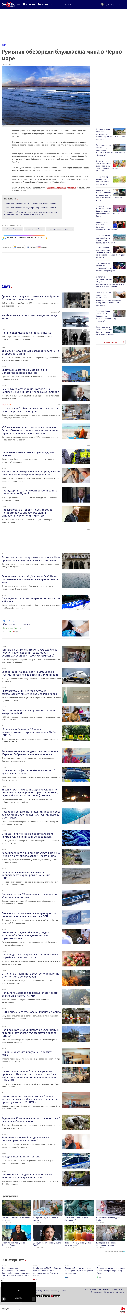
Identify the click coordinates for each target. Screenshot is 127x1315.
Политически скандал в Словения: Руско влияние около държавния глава (27, 1176)
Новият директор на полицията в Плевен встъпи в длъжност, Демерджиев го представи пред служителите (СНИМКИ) (30, 1099)
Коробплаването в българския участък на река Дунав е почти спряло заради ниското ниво (31, 854)
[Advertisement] (46, 266)
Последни (29, 4)
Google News (20, 247)
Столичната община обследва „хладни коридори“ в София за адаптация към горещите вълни (25, 935)
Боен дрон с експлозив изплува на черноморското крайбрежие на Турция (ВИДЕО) (26, 875)
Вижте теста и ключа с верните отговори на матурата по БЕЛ (29, 712)
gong (100, 1277)
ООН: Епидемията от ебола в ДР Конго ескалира (31, 1011)
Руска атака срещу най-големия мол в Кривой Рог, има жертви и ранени (30, 298)
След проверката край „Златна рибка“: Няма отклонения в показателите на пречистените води (30, 579)
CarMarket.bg (38, 1291)
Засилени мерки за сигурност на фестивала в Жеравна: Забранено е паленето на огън (30, 753)
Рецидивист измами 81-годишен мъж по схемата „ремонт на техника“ (26, 1139)
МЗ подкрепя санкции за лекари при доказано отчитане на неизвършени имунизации (31, 473)
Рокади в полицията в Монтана (21, 1156)
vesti (68, 1277)
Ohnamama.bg (55, 1291)
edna (36, 1280)
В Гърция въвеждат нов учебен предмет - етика (27, 1053)
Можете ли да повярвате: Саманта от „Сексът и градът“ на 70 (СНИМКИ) (107, 226)
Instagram (44, 247)
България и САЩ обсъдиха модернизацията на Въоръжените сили (30, 352)
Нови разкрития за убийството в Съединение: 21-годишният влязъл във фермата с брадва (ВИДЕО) (30, 1032)
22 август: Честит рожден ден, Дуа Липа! (47, 1244)
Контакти (114, 1289)
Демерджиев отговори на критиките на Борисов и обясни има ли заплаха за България (30, 390)
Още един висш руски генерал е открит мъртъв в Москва (31, 600)
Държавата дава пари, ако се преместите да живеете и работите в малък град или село (110, 134)
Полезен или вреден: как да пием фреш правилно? (78, 1244)
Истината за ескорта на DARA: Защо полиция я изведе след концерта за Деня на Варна (110, 211)
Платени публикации (104, 1289)
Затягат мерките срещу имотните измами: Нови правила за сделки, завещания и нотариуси (31, 559)
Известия (121, 1292)
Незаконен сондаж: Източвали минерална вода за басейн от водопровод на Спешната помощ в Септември (31, 814)
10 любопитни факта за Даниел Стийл (109, 1219)
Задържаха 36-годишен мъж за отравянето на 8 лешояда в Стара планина (31, 1120)
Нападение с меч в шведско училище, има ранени (28, 454)
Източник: (5, 225)
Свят (6, 286)
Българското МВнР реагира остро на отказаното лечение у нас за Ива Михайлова (29, 692)
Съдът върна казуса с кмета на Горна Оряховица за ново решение (24, 371)
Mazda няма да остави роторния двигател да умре (29, 317)
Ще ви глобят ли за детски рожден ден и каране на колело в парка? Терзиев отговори (107, 166)
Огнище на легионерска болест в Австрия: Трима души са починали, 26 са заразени (28, 835)
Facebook (33, 247)
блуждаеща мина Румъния (35, 229)
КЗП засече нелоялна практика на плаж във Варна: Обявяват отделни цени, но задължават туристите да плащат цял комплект (31, 430)
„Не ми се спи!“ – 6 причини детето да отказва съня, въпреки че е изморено (30, 410)
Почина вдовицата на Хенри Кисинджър (26, 332)
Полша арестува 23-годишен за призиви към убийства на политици (29, 896)
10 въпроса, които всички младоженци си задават (106, 1244)
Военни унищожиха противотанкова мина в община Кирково (31, 203)
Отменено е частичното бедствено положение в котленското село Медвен (30, 975)
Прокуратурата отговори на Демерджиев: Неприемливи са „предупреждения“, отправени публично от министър (27, 512)
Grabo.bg (64, 1291)
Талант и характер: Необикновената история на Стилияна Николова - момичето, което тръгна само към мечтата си (16, 1273)
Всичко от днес (111, 342)
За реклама (93, 1289)
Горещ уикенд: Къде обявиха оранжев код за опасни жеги (102, 180)
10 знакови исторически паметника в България (16, 1219)
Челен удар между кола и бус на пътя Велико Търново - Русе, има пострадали (105, 331)
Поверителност (97, 1292)
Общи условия (22, 1309)
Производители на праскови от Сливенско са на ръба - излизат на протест (30, 956)
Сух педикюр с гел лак (17, 624)
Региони (43, 4)
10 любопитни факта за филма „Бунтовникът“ (76, 1219)
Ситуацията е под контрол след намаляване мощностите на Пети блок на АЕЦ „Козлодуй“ (110, 150)
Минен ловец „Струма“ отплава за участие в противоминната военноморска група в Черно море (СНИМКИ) (30, 213)
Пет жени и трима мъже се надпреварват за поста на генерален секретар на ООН (29, 915)
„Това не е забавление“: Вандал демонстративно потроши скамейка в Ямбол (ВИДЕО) (29, 732)
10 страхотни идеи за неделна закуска (45, 1219)
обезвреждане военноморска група (60, 229)
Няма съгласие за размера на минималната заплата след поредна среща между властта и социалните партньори (108, 299)
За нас (86, 1289)
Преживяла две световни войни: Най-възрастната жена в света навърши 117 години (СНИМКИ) (110, 252)
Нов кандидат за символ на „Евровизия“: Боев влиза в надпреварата (105, 267)
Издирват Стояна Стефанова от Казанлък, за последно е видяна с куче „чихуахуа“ (107, 316)
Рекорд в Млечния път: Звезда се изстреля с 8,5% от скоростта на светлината (79, 1270)
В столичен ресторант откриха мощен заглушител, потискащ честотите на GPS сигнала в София (110, 282)
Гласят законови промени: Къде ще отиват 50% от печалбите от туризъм (105, 239)
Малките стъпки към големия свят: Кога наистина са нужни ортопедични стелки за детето (109, 195)
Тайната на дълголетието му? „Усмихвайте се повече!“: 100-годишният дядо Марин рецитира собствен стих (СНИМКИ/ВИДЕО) (29, 652)
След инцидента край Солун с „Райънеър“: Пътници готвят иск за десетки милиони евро (30, 673)
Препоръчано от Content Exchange (114, 1251)
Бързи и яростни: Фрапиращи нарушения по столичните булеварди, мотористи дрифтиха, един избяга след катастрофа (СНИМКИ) (30, 792)
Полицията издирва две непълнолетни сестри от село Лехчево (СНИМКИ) (30, 994)
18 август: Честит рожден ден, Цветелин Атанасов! (14, 1244)
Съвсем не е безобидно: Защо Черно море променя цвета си (30, 208)
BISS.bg (46, 1291)
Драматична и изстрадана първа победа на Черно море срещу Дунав (111, 1270)
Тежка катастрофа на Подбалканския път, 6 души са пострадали (28, 772)
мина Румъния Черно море (12, 229)
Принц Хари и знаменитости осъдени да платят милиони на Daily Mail (31, 492)
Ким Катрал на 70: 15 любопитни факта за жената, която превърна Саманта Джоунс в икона (47, 1272)
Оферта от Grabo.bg (7, 621)
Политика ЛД (110, 1292)
